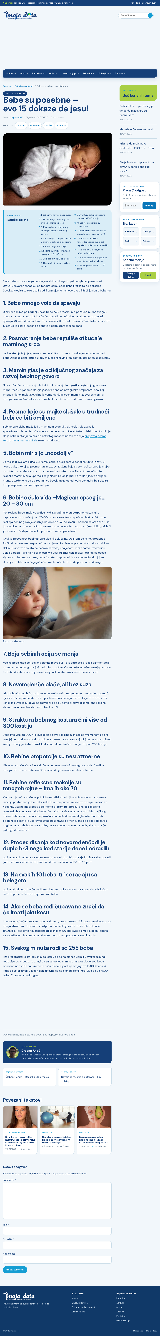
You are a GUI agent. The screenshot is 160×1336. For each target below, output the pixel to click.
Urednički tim (78, 1311)
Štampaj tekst (131, 275)
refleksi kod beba (65, 1034)
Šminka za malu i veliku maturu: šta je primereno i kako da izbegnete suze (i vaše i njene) (20, 1141)
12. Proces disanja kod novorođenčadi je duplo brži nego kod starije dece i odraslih (92, 242)
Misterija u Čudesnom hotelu (137, 129)
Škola (51, 73)
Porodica (37, 73)
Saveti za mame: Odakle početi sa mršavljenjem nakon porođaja (56, 1139)
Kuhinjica (103, 73)
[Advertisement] (80, 46)
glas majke (48, 1034)
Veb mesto (9, 1253)
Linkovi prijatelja (80, 1303)
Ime (6, 1224)
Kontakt (76, 1298)
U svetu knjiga (68, 73)
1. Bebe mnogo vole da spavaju (56, 215)
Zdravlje (87, 73)
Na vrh (148, 275)
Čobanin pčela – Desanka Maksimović (27, 1077)
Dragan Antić (16, 117)
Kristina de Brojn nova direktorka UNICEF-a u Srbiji (137, 146)
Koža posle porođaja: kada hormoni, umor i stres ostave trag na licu (93, 1139)
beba (15, 1034)
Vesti (22, 73)
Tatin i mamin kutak (24, 86)
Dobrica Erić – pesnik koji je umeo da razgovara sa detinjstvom (43, 3)
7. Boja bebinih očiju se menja (55, 258)
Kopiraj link (62, 125)
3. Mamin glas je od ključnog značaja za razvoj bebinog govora (54, 230)
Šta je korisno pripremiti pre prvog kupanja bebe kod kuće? (137, 167)
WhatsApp (35, 125)
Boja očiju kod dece (31, 1034)
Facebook (21, 125)
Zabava (119, 73)
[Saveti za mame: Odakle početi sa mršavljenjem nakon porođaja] (57, 1117)
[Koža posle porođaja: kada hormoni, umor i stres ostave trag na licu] (94, 1117)
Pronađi (149, 205)
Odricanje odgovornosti (83, 1307)
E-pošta (48, 125)
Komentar (9, 1180)
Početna (11, 73)
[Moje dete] (20, 15)
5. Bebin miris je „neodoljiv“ (54, 246)
